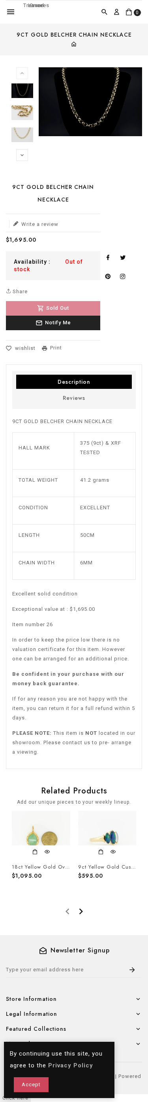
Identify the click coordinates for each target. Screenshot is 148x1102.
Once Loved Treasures (36, 5)
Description (74, 382)
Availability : (32, 262)
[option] (22, 92)
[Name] (132, 970)
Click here (15, 1098)
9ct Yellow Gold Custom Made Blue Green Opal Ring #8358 (107, 867)
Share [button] (19, 291)
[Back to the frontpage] (74, 45)
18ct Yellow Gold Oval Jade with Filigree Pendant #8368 (41, 867)
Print (56, 348)
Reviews (74, 398)
